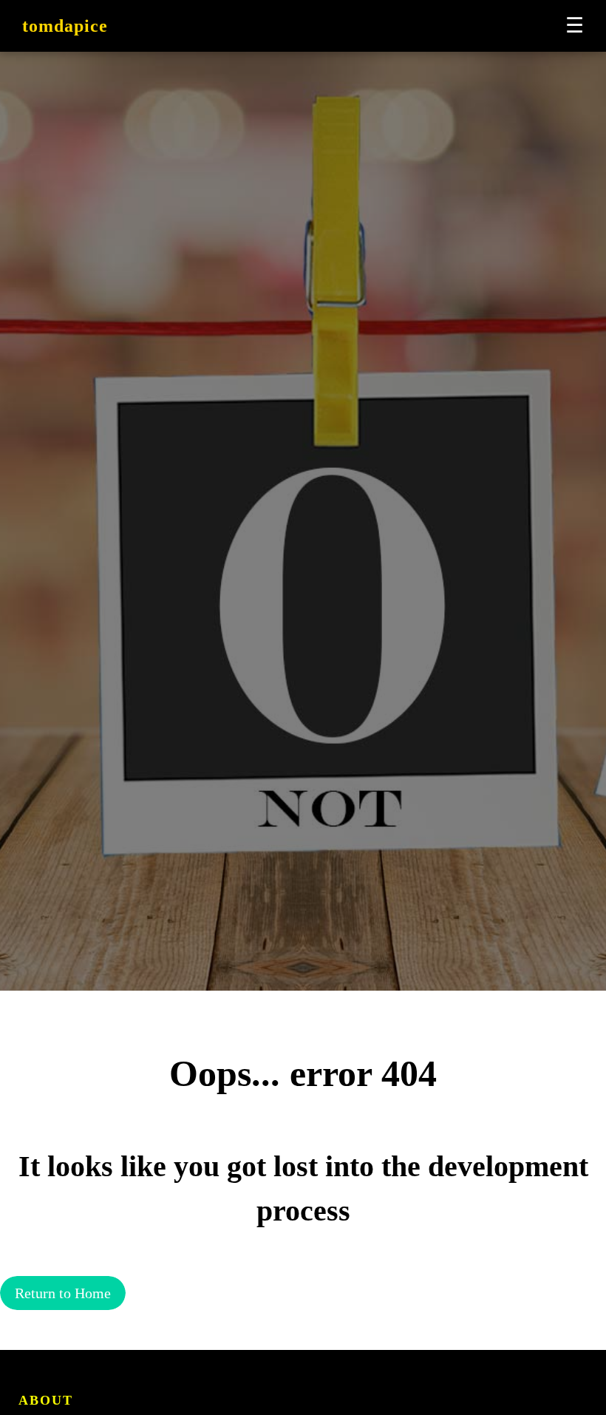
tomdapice (65, 25)
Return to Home (63, 1293)
